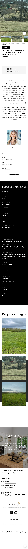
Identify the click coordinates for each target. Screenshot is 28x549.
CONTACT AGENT (14, 174)
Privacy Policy (21, 532)
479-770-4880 (9, 487)
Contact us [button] (14, 459)
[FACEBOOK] (10, 519)
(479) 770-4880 (7, 159)
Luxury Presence (18, 524)
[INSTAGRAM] (14, 519)
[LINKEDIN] (17, 519)
